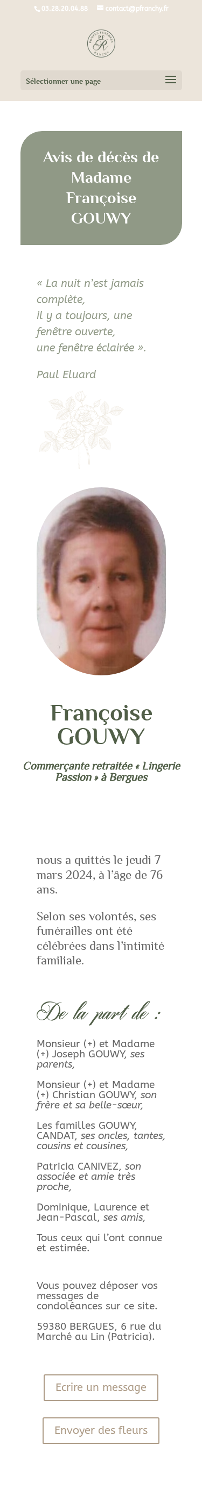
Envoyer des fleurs (101, 1430)
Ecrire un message (101, 1387)
